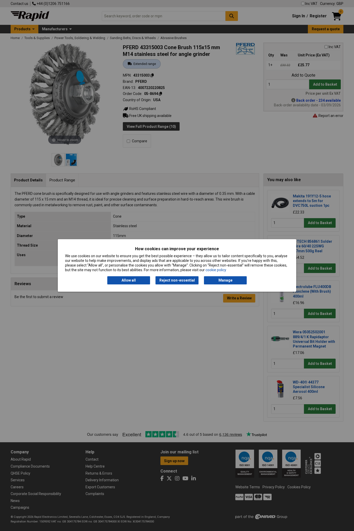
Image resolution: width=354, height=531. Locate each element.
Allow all (129, 280)
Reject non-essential (177, 280)
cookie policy (216, 270)
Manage (225, 280)
